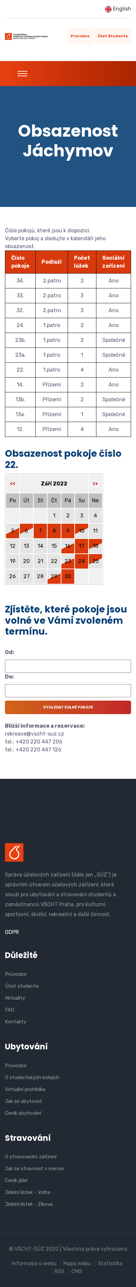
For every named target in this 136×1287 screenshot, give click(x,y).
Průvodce (80, 36)
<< (12, 483)
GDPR (12, 932)
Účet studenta (113, 36)
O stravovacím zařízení (30, 1157)
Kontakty (15, 1022)
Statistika (110, 1263)
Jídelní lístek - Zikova (28, 1204)
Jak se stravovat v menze (34, 1169)
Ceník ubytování (23, 1113)
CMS (76, 1271)
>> (95, 483)
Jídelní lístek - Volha (27, 1192)
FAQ (9, 1010)
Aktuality (15, 998)
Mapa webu (77, 1263)
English (121, 9)
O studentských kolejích (32, 1077)
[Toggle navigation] (22, 74)
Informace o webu (34, 1263)
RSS (59, 1271)
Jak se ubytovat (23, 1101)
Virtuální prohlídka (25, 1089)
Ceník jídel (16, 1180)
